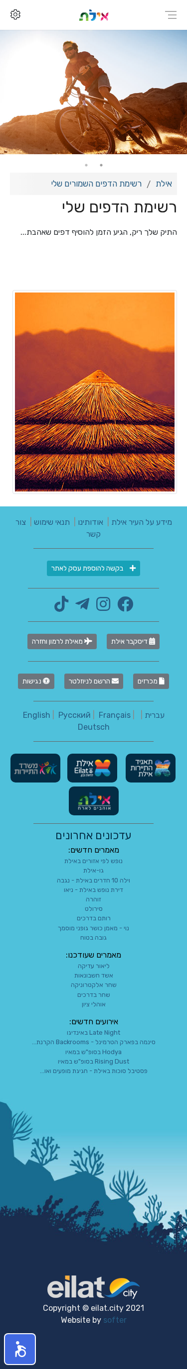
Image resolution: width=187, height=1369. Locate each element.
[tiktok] (61, 607)
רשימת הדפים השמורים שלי (96, 184)
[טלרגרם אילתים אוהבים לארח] (79, 607)
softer (115, 1320)
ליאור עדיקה (94, 966)
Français (115, 715)
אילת (164, 184)
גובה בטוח (93, 937)
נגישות (32, 681)
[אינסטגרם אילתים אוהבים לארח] (100, 607)
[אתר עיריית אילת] (91, 768)
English (36, 715)
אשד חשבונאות (93, 975)
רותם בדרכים (94, 918)
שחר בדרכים (93, 994)
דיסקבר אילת (130, 641)
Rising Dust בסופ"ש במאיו (93, 1061)
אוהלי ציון (94, 1004)
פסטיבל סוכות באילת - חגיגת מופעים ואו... (94, 1071)
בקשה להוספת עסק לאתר (88, 568)
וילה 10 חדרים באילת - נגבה (93, 880)
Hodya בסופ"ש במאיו (93, 1052)
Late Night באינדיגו (93, 1032)
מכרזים (148, 681)
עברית (155, 715)
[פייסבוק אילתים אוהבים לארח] (122, 607)
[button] (20, 1349)
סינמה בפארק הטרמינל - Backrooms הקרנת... (94, 1042)
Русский (74, 715)
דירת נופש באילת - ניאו (93, 889)
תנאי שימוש (52, 522)
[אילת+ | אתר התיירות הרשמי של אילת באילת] (94, 14)
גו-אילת (93, 870)
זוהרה (93, 899)
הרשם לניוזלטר (90, 681)
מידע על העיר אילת (141, 522)
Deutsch (94, 727)
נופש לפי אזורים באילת (93, 861)
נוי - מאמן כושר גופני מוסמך (93, 928)
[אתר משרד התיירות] (35, 768)
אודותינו (90, 522)
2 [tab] (86, 165)
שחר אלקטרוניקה (94, 984)
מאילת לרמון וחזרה (58, 641)
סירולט (94, 908)
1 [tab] (101, 165)
